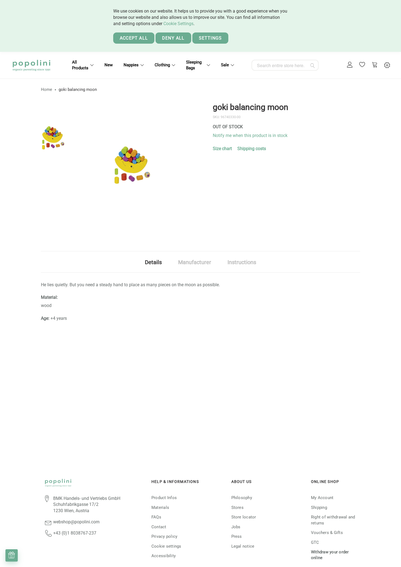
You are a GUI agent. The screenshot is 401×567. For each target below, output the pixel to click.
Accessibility (163, 555)
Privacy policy (164, 536)
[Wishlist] (362, 65)
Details (153, 262)
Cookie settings (166, 546)
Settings (210, 38)
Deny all (173, 38)
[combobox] (285, 65)
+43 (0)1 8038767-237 (74, 533)
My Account (322, 497)
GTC (315, 542)
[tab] (153, 261)
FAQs (156, 517)
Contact (158, 526)
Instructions (242, 262)
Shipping (319, 507)
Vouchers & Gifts (327, 532)
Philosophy (241, 497)
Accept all (134, 38)
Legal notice (243, 546)
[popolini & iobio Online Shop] (31, 65)
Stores (237, 507)
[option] (53, 137)
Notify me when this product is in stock (250, 135)
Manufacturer (194, 262)
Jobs (236, 526)
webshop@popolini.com (76, 521)
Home (46, 89)
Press (236, 536)
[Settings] (387, 65)
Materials (160, 507)
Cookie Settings (178, 23)
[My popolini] (350, 65)
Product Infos (164, 497)
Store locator (243, 517)
